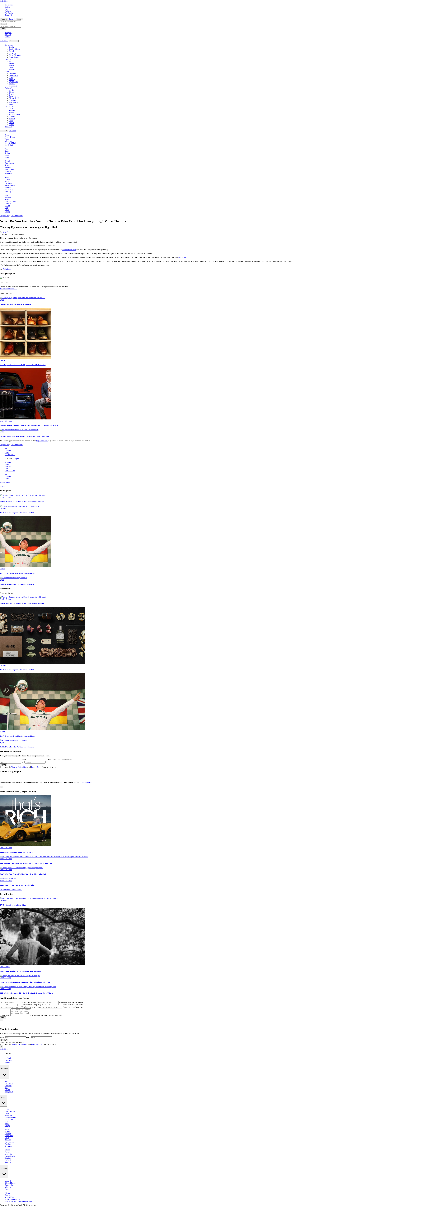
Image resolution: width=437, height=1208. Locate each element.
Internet (12, 69)
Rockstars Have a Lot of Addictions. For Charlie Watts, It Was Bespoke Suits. (24, 436)
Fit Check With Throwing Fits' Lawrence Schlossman (17, 584)
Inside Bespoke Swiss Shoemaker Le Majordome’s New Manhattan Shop (23, 365)
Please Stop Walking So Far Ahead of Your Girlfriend (20, 971)
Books (11, 63)
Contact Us (9, 1185)
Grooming (13, 86)
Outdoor (12, 117)
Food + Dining (14, 49)
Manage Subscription (12, 1199)
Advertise (8, 1187)
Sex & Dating (14, 57)
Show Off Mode (15, 55)
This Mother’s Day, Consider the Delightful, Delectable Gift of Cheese (26, 993)
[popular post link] (23, 495)
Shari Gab (6, 232)
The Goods (9, 13)
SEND (3, 1017)
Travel (11, 51)
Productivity (13, 102)
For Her (12, 119)
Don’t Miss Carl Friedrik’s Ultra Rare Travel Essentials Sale (23, 874)
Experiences (9, 5)
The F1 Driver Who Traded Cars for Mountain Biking (17, 573)
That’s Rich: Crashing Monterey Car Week (16, 852)
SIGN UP (4, 1040)
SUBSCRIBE (10, 455)
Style (6, 9)
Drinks (11, 47)
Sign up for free (42, 441)
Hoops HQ (9, 15)
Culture (7, 7)
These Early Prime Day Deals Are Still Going (17, 885)
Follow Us (4, 19)
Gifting (11, 125)
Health (11, 94)
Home (11, 112)
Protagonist (9, 1092)
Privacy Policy (36, 767)
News (11, 78)
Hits (6, 1082)
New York (3, 360)
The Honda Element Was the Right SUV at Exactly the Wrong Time (26, 863)
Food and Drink (15, 114)
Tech (11, 121)
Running (12, 104)
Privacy (7, 1193)
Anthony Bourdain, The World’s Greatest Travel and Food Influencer (22, 502)
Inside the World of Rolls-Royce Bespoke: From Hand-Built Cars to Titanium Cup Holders (29, 425)
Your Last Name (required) (31, 1007)
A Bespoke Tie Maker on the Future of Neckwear (15, 304)
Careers (7, 1195)
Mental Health (14, 98)
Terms (7, 1189)
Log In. (16, 459)
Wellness (8, 11)
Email (24, 760)
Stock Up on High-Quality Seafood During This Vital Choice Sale (25, 982)
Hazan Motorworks (69, 250)
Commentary (13, 76)
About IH (8, 1181)
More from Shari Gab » (8, 289)
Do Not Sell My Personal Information (18, 1201)
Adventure (13, 53)
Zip (23, 762)
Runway (12, 80)
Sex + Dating (5, 967)
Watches (12, 84)
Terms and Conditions (19, 767)
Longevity (13, 96)
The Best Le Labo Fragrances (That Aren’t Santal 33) (17, 513)
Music (11, 67)
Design (11, 65)
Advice (11, 90)
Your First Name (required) (31, 1005)
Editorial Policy (10, 1183)
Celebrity (12, 74)
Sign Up (3, 765)
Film (10, 61)
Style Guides (13, 82)
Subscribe (12, 19)
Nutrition (12, 100)
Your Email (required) (29, 1002)
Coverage (8, 1086)
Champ (7, 1090)
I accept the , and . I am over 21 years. (29, 767)
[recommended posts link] (25, 846)
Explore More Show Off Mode (11, 890)
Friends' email (5, 1015)
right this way (87, 782)
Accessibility (9, 1197)
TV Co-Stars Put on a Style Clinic (13, 905)
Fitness (11, 92)
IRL (6, 1088)
